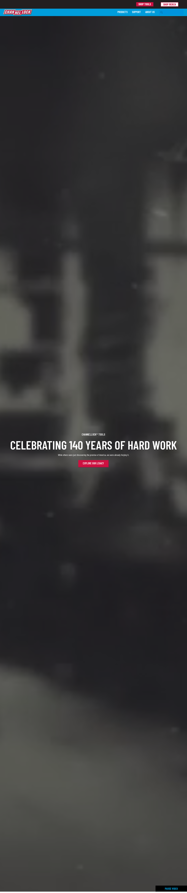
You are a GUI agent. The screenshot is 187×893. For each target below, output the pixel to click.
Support (136, 12)
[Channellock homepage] (59, 12)
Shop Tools (144, 4)
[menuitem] (122, 12)
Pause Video (171, 888)
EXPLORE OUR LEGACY (93, 463)
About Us (150, 12)
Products (122, 12)
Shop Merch (169, 4)
